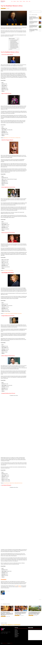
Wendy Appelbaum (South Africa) (14, 43)
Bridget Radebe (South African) (14, 45)
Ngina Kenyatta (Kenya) (13, 41)
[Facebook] (37, 1)
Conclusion (10, 49)
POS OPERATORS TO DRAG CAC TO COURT (6, 601)
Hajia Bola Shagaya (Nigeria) (14, 42)
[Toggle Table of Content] (17, 38)
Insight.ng (11, 643)
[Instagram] (39, 1)
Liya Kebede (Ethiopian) (13, 48)
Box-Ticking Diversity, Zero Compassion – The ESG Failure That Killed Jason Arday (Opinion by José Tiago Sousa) (33, 17)
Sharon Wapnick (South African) (14, 46)
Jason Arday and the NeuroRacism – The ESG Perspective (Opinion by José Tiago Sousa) (33, 22)
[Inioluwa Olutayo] (3, 593)
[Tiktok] (5, 633)
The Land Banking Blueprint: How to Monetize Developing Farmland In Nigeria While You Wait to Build (33, 26)
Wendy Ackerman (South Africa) (14, 44)
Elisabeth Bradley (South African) (14, 47)
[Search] (40, 12)
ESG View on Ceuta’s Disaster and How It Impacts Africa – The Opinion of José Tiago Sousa (33, 30)
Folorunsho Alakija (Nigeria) (14, 40)
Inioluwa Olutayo (7, 591)
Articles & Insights (3, 8)
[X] (40, 1)
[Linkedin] (4, 633)
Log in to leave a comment (10, 625)
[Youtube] (6, 633)
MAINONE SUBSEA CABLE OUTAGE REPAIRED (35, 601)
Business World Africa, (4, 643)
